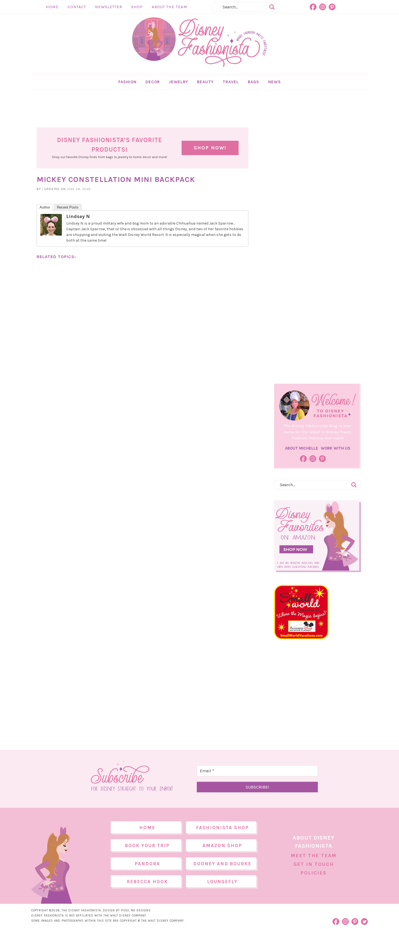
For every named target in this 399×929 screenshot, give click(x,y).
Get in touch (313, 864)
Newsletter (108, 6)
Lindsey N (78, 216)
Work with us (335, 448)
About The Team (169, 6)
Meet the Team (314, 855)
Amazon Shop (222, 845)
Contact (77, 6)
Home (52, 6)
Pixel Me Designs (136, 910)
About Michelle (301, 448)
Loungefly (222, 881)
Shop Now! (210, 148)
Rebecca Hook (147, 881)
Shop (137, 6)
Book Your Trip (147, 845)
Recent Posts (67, 207)
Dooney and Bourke (222, 863)
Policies (313, 873)
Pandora (147, 863)
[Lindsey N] (51, 233)
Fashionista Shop (222, 827)
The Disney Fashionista (199, 42)
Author (45, 207)
